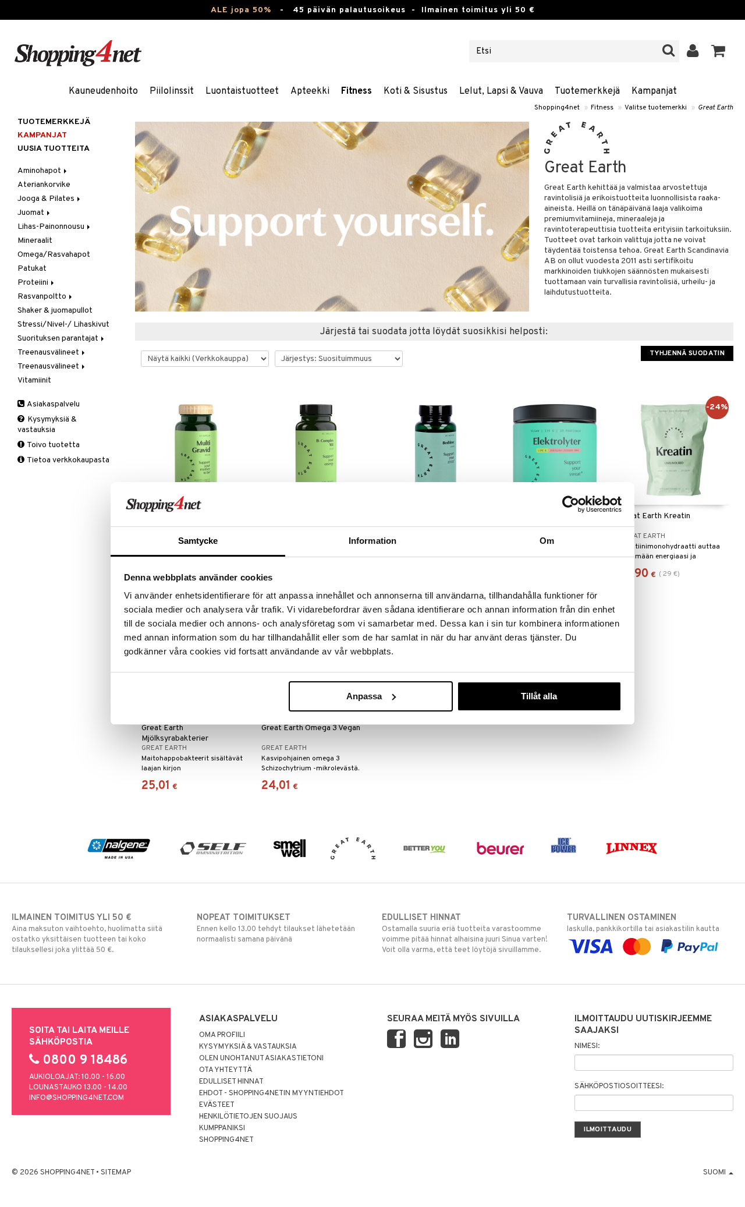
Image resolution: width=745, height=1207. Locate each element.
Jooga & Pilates (46, 199)
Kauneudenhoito (103, 91)
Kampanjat (654, 91)
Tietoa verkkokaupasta (67, 460)
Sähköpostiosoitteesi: (619, 1086)
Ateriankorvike (43, 185)
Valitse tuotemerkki (656, 107)
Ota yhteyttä (225, 1070)
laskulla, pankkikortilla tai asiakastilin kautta (643, 923)
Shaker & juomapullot (55, 311)
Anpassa (364, 696)
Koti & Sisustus (416, 91)
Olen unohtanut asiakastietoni (261, 1058)
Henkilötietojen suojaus (248, 1116)
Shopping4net (557, 107)
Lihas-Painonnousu (51, 227)
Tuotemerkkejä (587, 91)
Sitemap (116, 1172)
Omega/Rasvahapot (53, 255)
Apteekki (309, 91)
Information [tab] (372, 541)
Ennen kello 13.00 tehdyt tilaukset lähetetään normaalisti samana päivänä (276, 928)
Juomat (31, 213)
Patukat (32, 269)
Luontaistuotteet (242, 91)
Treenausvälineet (49, 353)
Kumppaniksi (222, 1128)
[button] (718, 51)
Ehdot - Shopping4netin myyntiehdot (271, 1093)
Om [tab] (547, 541)
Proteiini (33, 283)
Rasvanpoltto (42, 297)
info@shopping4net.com (76, 1098)
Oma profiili (222, 1035)
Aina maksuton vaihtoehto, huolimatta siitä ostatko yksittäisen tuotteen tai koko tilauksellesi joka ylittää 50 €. (87, 933)
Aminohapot (40, 171)
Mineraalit (34, 241)
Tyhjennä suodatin (687, 353)
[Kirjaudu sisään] (693, 51)
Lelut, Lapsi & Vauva (501, 91)
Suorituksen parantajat (58, 339)
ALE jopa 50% (241, 10)
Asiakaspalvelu (53, 404)
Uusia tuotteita (53, 149)
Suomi (715, 1172)
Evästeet (217, 1105)
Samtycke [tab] (198, 541)
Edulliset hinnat (231, 1081)
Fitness (356, 91)
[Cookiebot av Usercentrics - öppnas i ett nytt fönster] (571, 504)
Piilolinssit (172, 91)
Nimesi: (586, 1046)
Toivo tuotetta (53, 445)
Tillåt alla (539, 696)
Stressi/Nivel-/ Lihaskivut (63, 325)
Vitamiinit (34, 380)
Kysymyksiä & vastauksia (47, 425)
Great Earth (715, 107)
